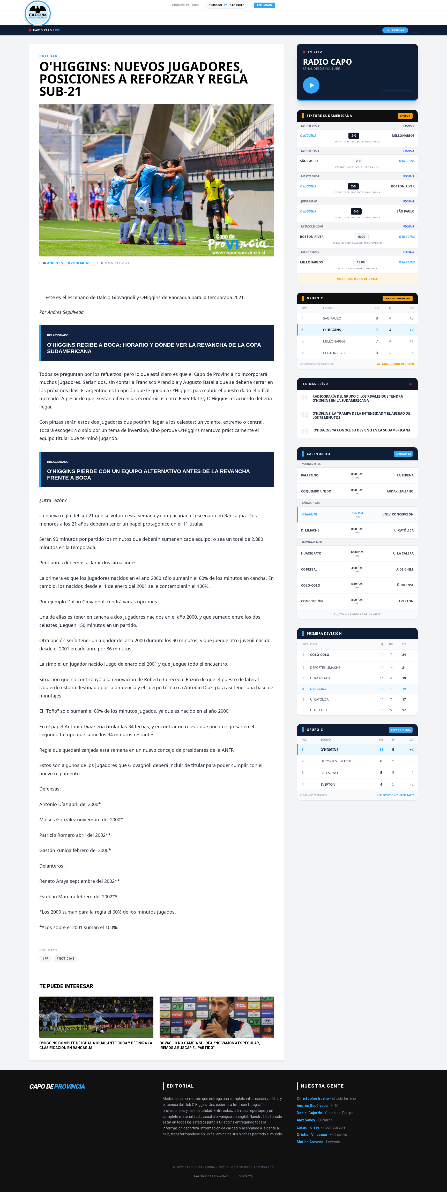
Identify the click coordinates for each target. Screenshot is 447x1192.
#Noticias (65, 958)
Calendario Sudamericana (395, 364)
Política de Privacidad (211, 1176)
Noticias (48, 56)
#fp (45, 958)
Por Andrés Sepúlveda (61, 312)
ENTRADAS (264, 5)
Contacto (246, 1176)
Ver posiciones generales (396, 795)
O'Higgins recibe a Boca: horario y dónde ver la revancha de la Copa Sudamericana (154, 348)
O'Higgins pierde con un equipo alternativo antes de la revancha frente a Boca (148, 474)
